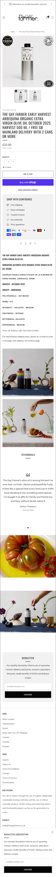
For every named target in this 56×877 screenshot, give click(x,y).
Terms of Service (9, 778)
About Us (6, 764)
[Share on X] (25, 243)
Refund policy (8, 782)
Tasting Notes (8, 723)
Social (5, 728)
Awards (5, 742)
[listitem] (28, 4)
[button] (25, 527)
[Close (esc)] (52, 832)
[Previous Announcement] (4, 4)
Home (13, 32)
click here (43, 4)
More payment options (28, 189)
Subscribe (28, 869)
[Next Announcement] (51, 4)
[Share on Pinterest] (30, 243)
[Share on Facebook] (20, 243)
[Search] (52, 17)
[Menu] (3, 17)
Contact (5, 737)
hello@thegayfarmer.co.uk (13, 825)
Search (5, 760)
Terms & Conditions (10, 769)
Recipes (5, 746)
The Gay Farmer (9, 110)
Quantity (6, 157)
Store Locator (8, 719)
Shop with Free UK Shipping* (15, 733)
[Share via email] (35, 243)
